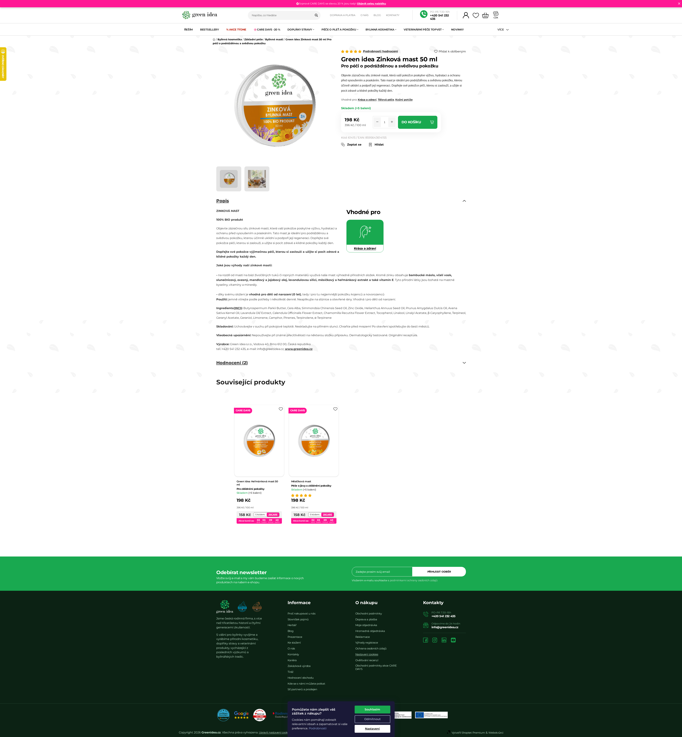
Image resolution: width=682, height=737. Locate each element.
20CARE (273, 514)
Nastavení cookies (366, 654)
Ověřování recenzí (366, 660)
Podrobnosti (317, 728)
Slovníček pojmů (298, 619)
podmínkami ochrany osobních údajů (414, 580)
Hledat (316, 15)
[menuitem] (188, 29)
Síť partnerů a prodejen (302, 689)
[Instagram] (434, 640)
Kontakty (392, 15)
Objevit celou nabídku (371, 3)
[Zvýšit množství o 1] (391, 122)
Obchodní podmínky (368, 613)
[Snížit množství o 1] (377, 122)
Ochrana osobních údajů (371, 648)
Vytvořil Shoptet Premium (468, 732)
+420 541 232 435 (439, 17)
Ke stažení (294, 642)
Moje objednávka (366, 625)
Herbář (292, 625)
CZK (496, 17)
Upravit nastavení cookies (275, 732)
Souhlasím (372, 709)
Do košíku (411, 122)
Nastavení (372, 728)
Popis (222, 200)
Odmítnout (372, 719)
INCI (238, 308)
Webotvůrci (495, 732)
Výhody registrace (366, 642)
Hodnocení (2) (232, 362)
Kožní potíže (404, 99)
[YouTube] (453, 640)
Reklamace (362, 637)
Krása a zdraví (367, 99)
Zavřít (361, 148)
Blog (377, 15)
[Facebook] (425, 640)
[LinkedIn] (443, 640)
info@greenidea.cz (444, 627)
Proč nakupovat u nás (301, 613)
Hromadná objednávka (370, 631)
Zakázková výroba (299, 666)
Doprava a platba (342, 15)
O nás (365, 15)
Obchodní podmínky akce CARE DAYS (376, 667)
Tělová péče (386, 99)
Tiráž (291, 672)
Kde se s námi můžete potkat (306, 683)
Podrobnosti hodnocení (380, 51)
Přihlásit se (439, 571)
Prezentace (295, 637)
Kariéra (292, 660)
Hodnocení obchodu (301, 677)
